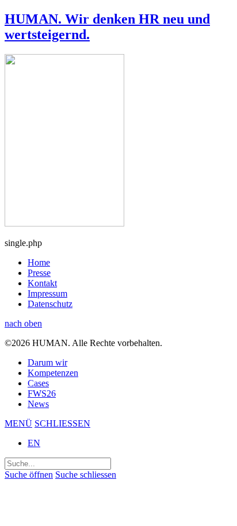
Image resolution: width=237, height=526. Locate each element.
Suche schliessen (85, 474)
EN (34, 443)
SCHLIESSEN (62, 423)
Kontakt (42, 283)
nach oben (23, 323)
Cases (38, 383)
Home (39, 262)
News (38, 404)
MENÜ (18, 423)
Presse (39, 273)
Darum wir (47, 362)
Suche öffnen (29, 474)
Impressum (47, 293)
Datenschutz (50, 304)
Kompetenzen (53, 373)
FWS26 (42, 393)
